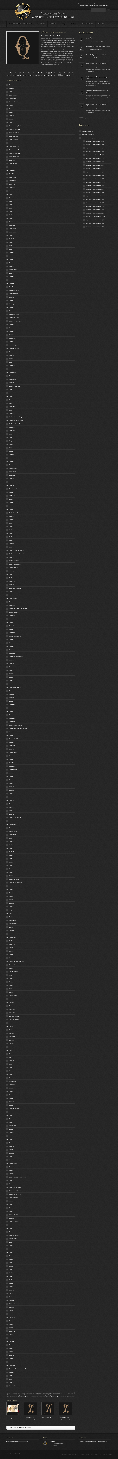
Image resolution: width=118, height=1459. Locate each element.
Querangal (12, 704)
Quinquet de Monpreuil (15, 1194)
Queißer (11, 530)
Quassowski (12, 406)
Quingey (11, 1132)
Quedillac (11, 478)
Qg (23, 75)
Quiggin (11, 978)
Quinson (11, 1204)
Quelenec (11, 557)
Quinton (11, 1249)
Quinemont (12, 1112)
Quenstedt (11, 663)
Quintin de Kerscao (14, 1235)
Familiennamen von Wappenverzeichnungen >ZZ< (97, 64)
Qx (67, 75)
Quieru (11, 954)
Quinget (11, 1129)
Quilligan (11, 1033)
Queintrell (11, 519)
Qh (26, 75)
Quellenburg (12, 581)
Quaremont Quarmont (14, 290)
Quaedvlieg (12, 174)
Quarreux (11, 355)
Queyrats (11, 906)
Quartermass (12, 379)
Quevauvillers (12, 886)
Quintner (11, 1242)
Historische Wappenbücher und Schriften (96, 55)
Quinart (11, 1074)
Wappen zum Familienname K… (94, 175)
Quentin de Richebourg (15, 687)
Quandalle (11, 252)
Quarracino (12, 338)
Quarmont (11, 328)
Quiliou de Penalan (14, 1019)
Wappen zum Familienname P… (94, 192)
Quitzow (11, 1327)
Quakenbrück (12, 232)
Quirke (11, 1279)
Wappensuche (70, 1396)
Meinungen (98, 1454)
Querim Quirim (13, 752)
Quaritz (11, 307)
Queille (11, 509)
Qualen (11, 235)
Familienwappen (84, 5)
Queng (11, 629)
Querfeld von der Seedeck (15, 725)
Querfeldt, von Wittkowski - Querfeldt (18, 728)
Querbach (11, 711)
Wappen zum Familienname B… (94, 144)
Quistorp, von (12, 1317)
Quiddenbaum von (14, 937)
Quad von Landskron (14, 102)
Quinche (11, 1095)
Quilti (10, 1050)
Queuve (11, 872)
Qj (31, 75)
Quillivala (11, 1043)
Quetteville (12, 851)
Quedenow (12, 475)
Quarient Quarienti (13, 293)
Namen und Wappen (44, 1396)
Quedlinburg (12, 482)
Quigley (11, 982)
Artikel (73, 23)
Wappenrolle (83, 1444)
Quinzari (11, 1256)
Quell (10, 574)
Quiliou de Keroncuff (14, 1016)
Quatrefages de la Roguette (16, 420)
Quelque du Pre (13, 598)
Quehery (11, 499)
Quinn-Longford (13, 1163)
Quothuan (11, 1382)
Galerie (53, 23)
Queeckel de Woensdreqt (15, 489)
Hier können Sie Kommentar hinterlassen (18, 1427)
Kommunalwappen (103, 5)
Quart (10, 362)
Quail (10, 204)
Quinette (11, 1122)
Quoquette (11, 1372)
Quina (10, 1067)
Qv (62, 75)
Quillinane (11, 1040)
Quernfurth (12, 762)
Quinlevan (11, 1146)
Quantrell (11, 273)
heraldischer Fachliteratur (47, 40)
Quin (10, 1064)
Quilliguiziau (12, 1036)
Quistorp (11, 1314)
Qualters (11, 245)
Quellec (11, 578)
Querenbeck (12, 721)
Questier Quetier (13, 831)
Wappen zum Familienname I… (94, 168)
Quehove (11, 506)
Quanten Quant (13, 269)
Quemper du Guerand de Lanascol (18, 608)
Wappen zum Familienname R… (94, 199)
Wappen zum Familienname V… (94, 213)
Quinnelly (11, 1170)
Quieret (11, 951)
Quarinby (11, 304)
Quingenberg (12, 1125)
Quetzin (11, 862)
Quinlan (11, 1139)
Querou (11, 776)
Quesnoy (11, 814)
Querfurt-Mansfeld (13, 738)
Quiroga (11, 1283)
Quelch (11, 540)
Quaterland (12, 413)
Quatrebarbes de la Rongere (16, 417)
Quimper (11, 1060)
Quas (10, 403)
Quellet (11, 591)
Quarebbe (11, 283)
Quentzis (11, 694)
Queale (11, 444)
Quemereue (12, 605)
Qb (10, 75)
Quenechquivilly (13, 619)
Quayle (11, 441)
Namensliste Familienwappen (58, 1396)
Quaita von (12, 225)
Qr (51, 75)
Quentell (11, 670)
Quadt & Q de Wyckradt (15, 126)
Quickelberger (12, 920)
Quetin (11, 848)
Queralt (11, 701)
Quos (10, 1379)
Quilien (11, 1006)
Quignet (11, 985)
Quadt (10, 122)
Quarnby (11, 331)
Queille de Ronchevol (14, 513)
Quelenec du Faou (14, 567)
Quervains (11, 783)
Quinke (11, 1136)
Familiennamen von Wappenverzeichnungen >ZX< (97, 91)
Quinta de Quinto (13, 1214)
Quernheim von (13, 769)
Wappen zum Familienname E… (94, 155)
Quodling (11, 1355)
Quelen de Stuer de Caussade (16, 554)
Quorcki (11, 1375)
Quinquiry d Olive (13, 1197)
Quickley (11, 927)
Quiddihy (11, 941)
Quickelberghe (13, 923)
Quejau (11, 533)
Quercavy (11, 715)
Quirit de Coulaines (14, 1273)
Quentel (11, 667)
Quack (10, 91)
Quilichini (11, 999)
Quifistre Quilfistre (13, 971)
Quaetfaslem (12, 180)
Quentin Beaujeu (13, 684)
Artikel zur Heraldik (86, 131)
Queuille (11, 869)
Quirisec (11, 1269)
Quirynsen (11, 1290)
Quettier (11, 855)
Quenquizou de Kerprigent (15, 656)
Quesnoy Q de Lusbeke (15, 817)
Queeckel (11, 485)
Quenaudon (12, 615)
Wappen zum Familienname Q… (94, 196)
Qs (54, 75)
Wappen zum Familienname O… (94, 189)
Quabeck (11, 88)
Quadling (11, 115)
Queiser (11, 526)
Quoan (11, 1351)
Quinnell (11, 1166)
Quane (11, 259)
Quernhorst (12, 773)
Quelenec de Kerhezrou (15, 564)
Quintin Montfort (13, 1238)
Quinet (11, 1119)
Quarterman (12, 376)
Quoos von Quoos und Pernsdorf (17, 1369)
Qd (16, 75)
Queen (11, 492)
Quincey (11, 1091)
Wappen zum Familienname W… (94, 216)
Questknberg (12, 834)
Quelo (10, 595)
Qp (46, 75)
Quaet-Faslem (12, 177)
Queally (11, 447)
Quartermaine (12, 372)
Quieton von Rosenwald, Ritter (17, 961)
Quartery (11, 382)
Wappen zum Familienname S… (94, 202)
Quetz (10, 858)
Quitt (10, 1321)
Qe (18, 75)
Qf (20, 75)
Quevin (11, 899)
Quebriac (11, 461)
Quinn (10, 1156)
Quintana (11, 1218)
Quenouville (12, 653)
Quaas (11, 85)
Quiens (11, 947)
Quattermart (12, 430)
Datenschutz (87, 23)
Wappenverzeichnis (57, 1393)
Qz (72, 75)
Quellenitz (11, 584)
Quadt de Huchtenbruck (15, 129)
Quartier (11, 393)
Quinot (11, 1180)
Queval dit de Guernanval (15, 882)
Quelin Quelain (13, 571)
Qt (57, 75)
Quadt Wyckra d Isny (14, 156)
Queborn (11, 458)
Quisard (11, 1293)
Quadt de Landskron (14, 132)
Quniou (11, 1348)
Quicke (11, 917)
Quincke (11, 1098)
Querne (11, 759)
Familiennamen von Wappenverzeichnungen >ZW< (97, 105)
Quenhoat (11, 639)
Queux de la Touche (14, 879)
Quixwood (11, 1341)
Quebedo (11, 454)
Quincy (11, 1105)
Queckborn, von (13, 468)
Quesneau (11, 807)
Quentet (11, 677)
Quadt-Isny (12, 160)
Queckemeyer (12, 471)
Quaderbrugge (13, 108)
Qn (41, 75)
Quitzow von (12, 1331)
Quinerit (11, 1115)
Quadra (11, 119)
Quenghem (12, 632)
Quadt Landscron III (14, 146)
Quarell (11, 287)
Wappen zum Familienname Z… (94, 226)
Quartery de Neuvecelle (15, 386)
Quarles (11, 310)
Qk (33, 75)
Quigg (10, 975)
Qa (8, 75)
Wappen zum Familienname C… (94, 148)
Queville (11, 896)
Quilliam (11, 1026)
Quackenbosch (13, 95)
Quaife (11, 201)
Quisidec (11, 1297)
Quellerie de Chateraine (15, 588)
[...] (102, 41)
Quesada (11, 790)
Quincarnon (12, 1084)
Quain (10, 211)
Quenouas (11, 649)
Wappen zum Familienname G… (94, 161)
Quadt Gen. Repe (13, 136)
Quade (11, 105)
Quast (10, 410)
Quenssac (11, 660)
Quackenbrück (13, 98)
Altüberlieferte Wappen (23, 1396)
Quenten (11, 673)
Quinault (11, 1077)
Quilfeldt (11, 992)
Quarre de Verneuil (14, 348)
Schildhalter (89, 38)
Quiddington (12, 944)
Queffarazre (12, 495)
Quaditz (11, 112)
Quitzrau (11, 1334)
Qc (13, 75)
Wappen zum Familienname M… (94, 182)
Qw (65, 75)
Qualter (11, 242)
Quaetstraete (12, 191)
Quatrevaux (12, 427)
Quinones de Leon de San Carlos (17, 1177)
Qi (28, 75)
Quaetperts (12, 187)
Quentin (11, 680)
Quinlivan (11, 1153)
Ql (36, 75)
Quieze (11, 968)
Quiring (11, 1266)
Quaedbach (12, 170)
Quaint (11, 218)
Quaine (11, 215)
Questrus (11, 841)
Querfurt (11, 735)
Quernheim (12, 766)
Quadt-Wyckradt (13, 163)
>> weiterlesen (53, 1445)
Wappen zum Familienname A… (94, 141)
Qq (49, 75)
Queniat (11, 643)
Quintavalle (12, 1225)
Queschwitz (12, 797)
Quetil (10, 845)
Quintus (11, 1252)
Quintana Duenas (13, 1221)
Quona (11, 1358)
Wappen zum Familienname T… (94, 206)
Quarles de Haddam (14, 314)
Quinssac (11, 1208)
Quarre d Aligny (13, 345)
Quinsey (11, 1201)
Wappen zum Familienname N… (94, 185)
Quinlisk (11, 1149)
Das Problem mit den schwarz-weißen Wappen (98, 46)
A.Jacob (54, 35)
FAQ (63, 23)
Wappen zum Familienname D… (94, 151)
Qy (70, 75)
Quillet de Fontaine (14, 1023)
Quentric (11, 691)
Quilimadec (12, 1012)
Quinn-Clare (12, 1160)
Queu (10, 865)
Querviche (11, 786)
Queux (11, 875)
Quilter (11, 1047)
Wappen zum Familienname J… (94, 172)
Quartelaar (12, 365)
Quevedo (11, 889)
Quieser (11, 958)
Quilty (10, 1057)
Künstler (41, 23)
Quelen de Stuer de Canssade (16, 550)
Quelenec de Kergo (14, 560)
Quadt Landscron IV (14, 150)
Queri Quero (12, 745)
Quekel (11, 536)
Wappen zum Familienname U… (94, 209)
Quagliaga (11, 194)
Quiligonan (12, 1009)
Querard (11, 708)
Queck (10, 465)
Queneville (12, 626)
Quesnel (11, 810)
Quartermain (12, 369)
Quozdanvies (12, 1386)
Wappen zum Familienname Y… (94, 223)
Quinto (11, 1245)
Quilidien (11, 1002)
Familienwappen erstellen (20, 23)
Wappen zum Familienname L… (94, 179)
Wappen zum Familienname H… (94, 165)
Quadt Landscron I (13, 139)
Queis (10, 523)
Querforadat (12, 732)
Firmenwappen (92, 5)
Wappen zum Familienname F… (94, 158)
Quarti (10, 389)
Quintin (11, 1232)
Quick (10, 913)
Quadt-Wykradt (13, 167)
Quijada (11, 988)
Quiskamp (11, 1300)
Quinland (11, 1143)
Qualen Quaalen (13, 239)
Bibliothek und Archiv (87, 134)
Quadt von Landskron (14, 153)
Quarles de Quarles (14, 317)
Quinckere (11, 1101)
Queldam (11, 543)
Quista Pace (12, 1303)
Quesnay (11, 800)
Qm (39, 75)
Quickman (11, 930)
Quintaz (11, 1228)
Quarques (11, 334)
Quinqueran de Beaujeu (15, 1190)
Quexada (11, 903)
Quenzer (11, 697)
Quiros (11, 1286)
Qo (44, 75)
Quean (11, 451)
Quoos (11, 1362)
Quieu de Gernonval (14, 964)
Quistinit (11, 1310)
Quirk (10, 1276)
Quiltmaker (12, 1054)
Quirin (10, 1262)
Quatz (10, 434)
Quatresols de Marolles (15, 423)
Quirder (11, 1259)
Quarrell (11, 352)
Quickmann (12, 934)
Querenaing (12, 718)
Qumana (11, 1345)
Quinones (11, 1173)
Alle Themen (82, 118)
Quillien (11, 1030)
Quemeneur (12, 602)
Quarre (11, 341)
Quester (11, 828)
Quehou (11, 502)
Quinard (11, 1071)
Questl (10, 838)
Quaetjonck (12, 184)
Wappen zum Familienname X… (94, 220)
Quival (10, 1338)
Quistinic (11, 1307)
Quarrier (11, 358)
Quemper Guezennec (14, 612)
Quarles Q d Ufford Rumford (16, 321)
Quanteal (11, 266)
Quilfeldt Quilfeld (13, 995)
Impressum (109, 1454)
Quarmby (11, 324)
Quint (10, 1211)
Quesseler (11, 821)
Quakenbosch (12, 228)
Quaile (11, 208)
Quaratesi (11, 280)
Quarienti (11, 297)
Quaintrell (11, 221)
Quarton (11, 400)
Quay (10, 437)
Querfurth (11, 742)
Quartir (11, 396)
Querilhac (11, 749)
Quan (10, 249)
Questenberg (12, 824)
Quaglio (11, 198)
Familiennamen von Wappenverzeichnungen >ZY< (97, 77)
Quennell (11, 646)
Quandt (11, 256)
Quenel (11, 622)
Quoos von (12, 1365)
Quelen (11, 547)
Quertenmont (12, 780)
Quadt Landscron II (14, 143)
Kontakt (101, 23)
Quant (10, 263)
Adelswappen (13, 1396)
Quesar (11, 793)
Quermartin (12, 756)
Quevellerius (12, 893)
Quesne (11, 804)
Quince (11, 1088)
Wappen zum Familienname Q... (44, 1393)
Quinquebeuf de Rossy (15, 1187)
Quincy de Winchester (14, 1108)
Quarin (11, 300)
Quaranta (11, 276)
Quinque (11, 1184)
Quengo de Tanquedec (15, 636)
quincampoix (12, 1081)
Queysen (11, 910)
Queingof (11, 516)
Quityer (11, 1324)
